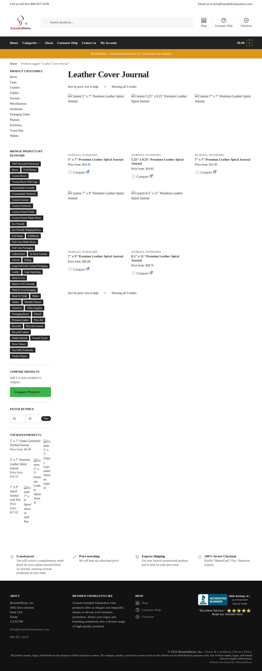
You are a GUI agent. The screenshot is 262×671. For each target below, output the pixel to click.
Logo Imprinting (32, 272)
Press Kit (38, 320)
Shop (204, 25)
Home (13, 63)
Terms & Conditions (218, 651)
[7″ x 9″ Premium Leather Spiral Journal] (96, 219)
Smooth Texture (40, 338)
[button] (244, 43)
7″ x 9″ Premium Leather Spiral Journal (95, 256)
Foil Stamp (17, 236)
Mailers (15, 302)
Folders (14, 92)
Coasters (15, 87)
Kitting (27, 260)
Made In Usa (18, 278)
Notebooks (89, 155)
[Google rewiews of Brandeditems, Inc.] (225, 612)
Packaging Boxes (20, 314)
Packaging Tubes (20, 114)
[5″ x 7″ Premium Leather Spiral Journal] (96, 122)
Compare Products (27, 392)
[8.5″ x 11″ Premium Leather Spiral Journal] (159, 219)
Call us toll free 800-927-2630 (29, 4)
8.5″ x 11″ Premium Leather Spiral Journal (155, 258)
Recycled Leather (20, 332)
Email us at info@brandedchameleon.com (225, 4)
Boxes (13, 77)
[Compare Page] (88, 172)
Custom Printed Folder (23, 211)
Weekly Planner (19, 356)
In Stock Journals (38, 254)
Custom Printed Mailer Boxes (26, 217)
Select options (96, 182)
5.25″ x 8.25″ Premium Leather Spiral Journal (157, 161)
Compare (78, 172)
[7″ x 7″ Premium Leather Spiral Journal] (223, 122)
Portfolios (16, 125)
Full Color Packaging (22, 248)
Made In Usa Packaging (24, 290)
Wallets (14, 135)
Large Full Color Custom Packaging (29, 266)
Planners (15, 119)
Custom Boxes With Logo (25, 181)
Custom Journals (20, 199)
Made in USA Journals (23, 284)
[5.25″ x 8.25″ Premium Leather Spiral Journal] (159, 122)
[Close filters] (52, 72)
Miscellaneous (18, 103)
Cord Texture (29, 169)
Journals (74, 155)
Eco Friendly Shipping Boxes (26, 230)
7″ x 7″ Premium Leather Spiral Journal (222, 159)
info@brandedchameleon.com (29, 629)
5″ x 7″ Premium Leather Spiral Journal (95, 159)
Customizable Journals (23, 187)
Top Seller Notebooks (22, 350)
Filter (46, 418)
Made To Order (19, 296)
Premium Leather (20, 320)
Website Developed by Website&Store (231, 662)
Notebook (17, 308)
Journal (15, 260)
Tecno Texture (19, 344)
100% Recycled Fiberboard (25, 163)
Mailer (35, 296)
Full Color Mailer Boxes (24, 242)
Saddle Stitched (19, 338)
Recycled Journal (34, 326)
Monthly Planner (33, 302)
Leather (15, 272)
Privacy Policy (243, 651)
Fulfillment (33, 236)
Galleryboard (18, 254)
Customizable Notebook (24, 193)
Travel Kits (16, 130)
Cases (13, 82)
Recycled (16, 326)
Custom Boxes (19, 175)
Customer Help (224, 25)
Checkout (246, 25)
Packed (37, 314)
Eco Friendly (18, 223)
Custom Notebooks (21, 205)
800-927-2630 (19, 637)
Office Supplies (34, 308)
